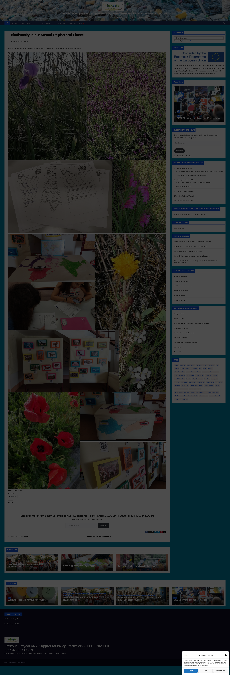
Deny (205, 670)
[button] (226, 655)
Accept (191, 670)
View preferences (220, 670)
